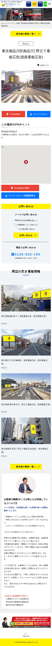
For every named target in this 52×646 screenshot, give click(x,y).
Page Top (26, 636)
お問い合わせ (26, 235)
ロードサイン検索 (13, 23)
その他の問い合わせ (27, 229)
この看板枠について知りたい (26, 225)
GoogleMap (15, 114)
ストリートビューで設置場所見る (22, 196)
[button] (26, 162)
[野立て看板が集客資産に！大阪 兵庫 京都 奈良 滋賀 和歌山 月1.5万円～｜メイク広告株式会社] (10, 5)
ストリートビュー (40, 114)
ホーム (3, 23)
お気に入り (44, 65)
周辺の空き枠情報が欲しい (26, 220)
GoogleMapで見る (21, 188)
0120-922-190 (27, 254)
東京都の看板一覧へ (26, 34)
